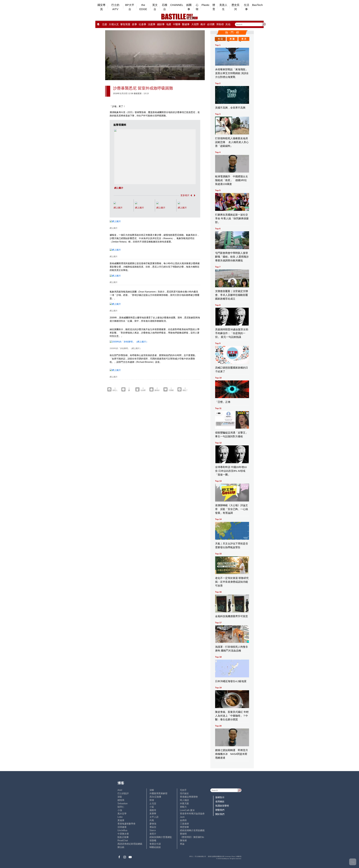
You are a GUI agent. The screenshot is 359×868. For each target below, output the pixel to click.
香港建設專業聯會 (189, 797)
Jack (182, 817)
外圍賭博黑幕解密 (158, 793)
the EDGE (143, 7)
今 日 (220, 39)
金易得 (183, 820)
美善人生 (223, 7)
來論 (182, 844)
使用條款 (219, 801)
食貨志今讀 (155, 844)
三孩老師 (184, 823)
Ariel (120, 790)
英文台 (155, 7)
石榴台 (164, 7)
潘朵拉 (152, 827)
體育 (213, 7)
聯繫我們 (219, 810)
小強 (120, 810)
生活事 (246, 7)
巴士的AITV (115, 7)
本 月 (243, 39)
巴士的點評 (123, 793)
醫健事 (186, 24)
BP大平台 (129, 7)
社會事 (142, 24)
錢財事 (161, 24)
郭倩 (151, 800)
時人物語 (184, 800)
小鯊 (151, 807)
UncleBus (122, 830)
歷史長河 (236, 7)
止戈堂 (152, 803)
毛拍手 (183, 790)
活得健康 (122, 827)
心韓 (197, 7)
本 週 (232, 39)
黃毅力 (183, 807)
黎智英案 (125, 24)
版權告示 (219, 797)
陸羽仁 (121, 807)
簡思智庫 (184, 827)
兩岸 (202, 24)
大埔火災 (114, 24)
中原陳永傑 (123, 834)
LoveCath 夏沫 (187, 810)
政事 (134, 24)
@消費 (211, 24)
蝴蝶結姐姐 (155, 847)
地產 (168, 24)
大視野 (195, 24)
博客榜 (220, 24)
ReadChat (123, 840)
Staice (152, 830)
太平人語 (153, 817)
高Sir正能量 (155, 797)
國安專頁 (101, 7)
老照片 (152, 834)
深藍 (120, 797)
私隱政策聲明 (222, 806)
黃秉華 (152, 813)
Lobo (120, 817)
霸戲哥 (152, 810)
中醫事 (176, 24)
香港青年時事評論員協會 (192, 813)
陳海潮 (183, 840)
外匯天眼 (184, 803)
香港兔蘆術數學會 (126, 823)
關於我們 (219, 814)
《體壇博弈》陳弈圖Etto (192, 837)
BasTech (257, 5)
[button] (190, 195)
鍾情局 (121, 800)
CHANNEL (176, 5)
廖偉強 (152, 823)
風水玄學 (122, 813)
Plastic (206, 5)
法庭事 (151, 24)
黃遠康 (121, 820)
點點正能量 (123, 837)
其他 (227, 24)
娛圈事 (189, 7)
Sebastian (123, 803)
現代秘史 (184, 793)
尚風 (151, 820)
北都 (104, 24)
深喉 (151, 790)
